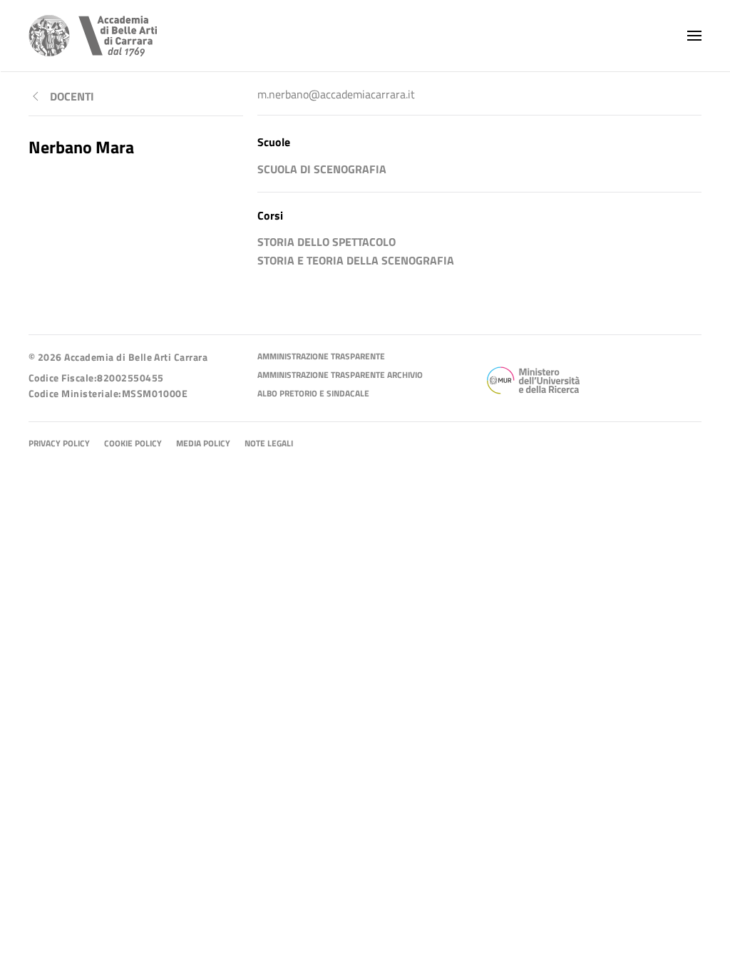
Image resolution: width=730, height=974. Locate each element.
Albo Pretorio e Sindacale (313, 394)
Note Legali (269, 444)
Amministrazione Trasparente (321, 357)
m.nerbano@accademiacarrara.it (336, 94)
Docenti (72, 96)
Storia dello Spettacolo (326, 242)
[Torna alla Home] (93, 35)
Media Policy (203, 444)
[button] (694, 35)
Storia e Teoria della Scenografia (355, 260)
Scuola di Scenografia (321, 169)
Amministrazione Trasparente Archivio (340, 375)
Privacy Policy (59, 444)
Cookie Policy (133, 444)
